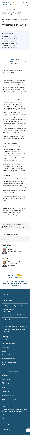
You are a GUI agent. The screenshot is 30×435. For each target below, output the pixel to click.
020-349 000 (7, 312)
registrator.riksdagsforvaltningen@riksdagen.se (16, 330)
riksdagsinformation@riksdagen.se (15, 315)
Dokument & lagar (11, 9)
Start (3, 9)
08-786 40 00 (8, 301)
